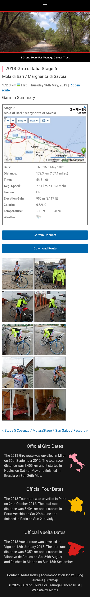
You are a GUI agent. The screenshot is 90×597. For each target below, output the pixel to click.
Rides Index (29, 575)
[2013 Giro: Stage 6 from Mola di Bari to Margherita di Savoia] (17, 288)
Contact (13, 575)
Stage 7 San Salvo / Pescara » (65, 431)
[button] (45, 5)
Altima (53, 590)
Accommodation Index (57, 575)
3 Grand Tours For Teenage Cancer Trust (50, 585)
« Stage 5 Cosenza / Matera (22, 431)
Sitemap (52, 580)
